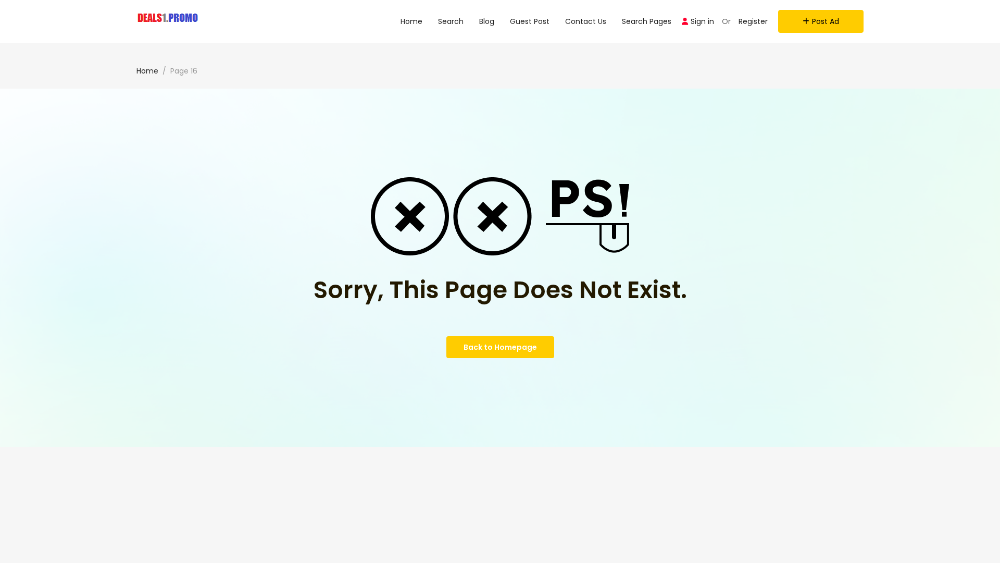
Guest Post (529, 21)
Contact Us (585, 21)
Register (753, 21)
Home (411, 21)
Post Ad (825, 21)
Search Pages (646, 21)
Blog (486, 21)
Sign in (702, 21)
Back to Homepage (500, 347)
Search (451, 21)
